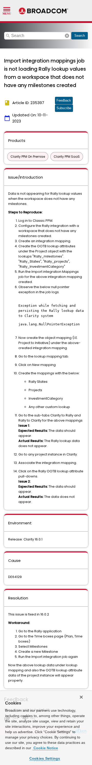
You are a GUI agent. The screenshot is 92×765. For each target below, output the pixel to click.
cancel (67, 35)
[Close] (81, 697)
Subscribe (63, 108)
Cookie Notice (45, 748)
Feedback (63, 100)
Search (79, 36)
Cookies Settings (44, 758)
